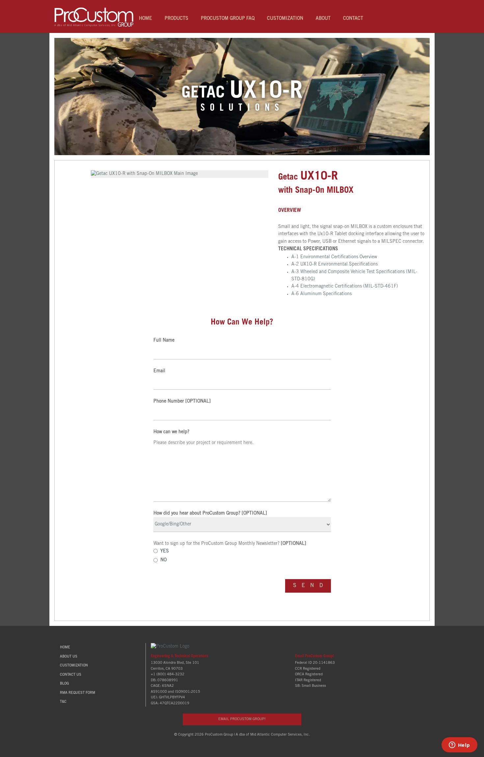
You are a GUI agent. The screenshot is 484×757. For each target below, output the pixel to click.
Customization (285, 18)
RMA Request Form (77, 693)
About (323, 18)
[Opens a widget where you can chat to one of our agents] (459, 745)
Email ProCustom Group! (314, 656)
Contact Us (70, 675)
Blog (64, 684)
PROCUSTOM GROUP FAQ (228, 18)
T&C (63, 702)
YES (164, 551)
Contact (353, 18)
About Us (68, 657)
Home (145, 18)
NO (163, 560)
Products (176, 18)
